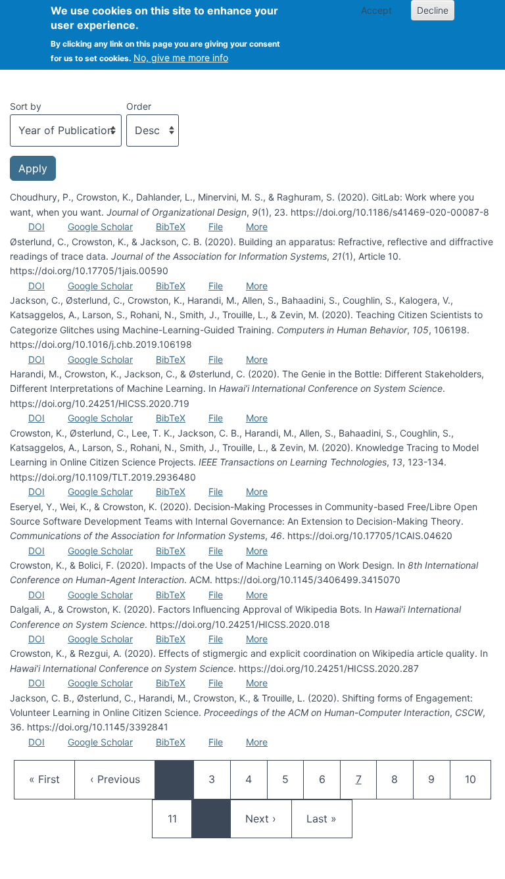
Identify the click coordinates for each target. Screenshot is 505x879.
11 (179, 818)
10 (476, 779)
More (257, 226)
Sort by (25, 106)
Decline (432, 10)
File (215, 226)
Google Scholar (100, 226)
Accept (376, 10)
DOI (36, 226)
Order (138, 106)
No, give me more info (180, 57)
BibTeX (170, 226)
